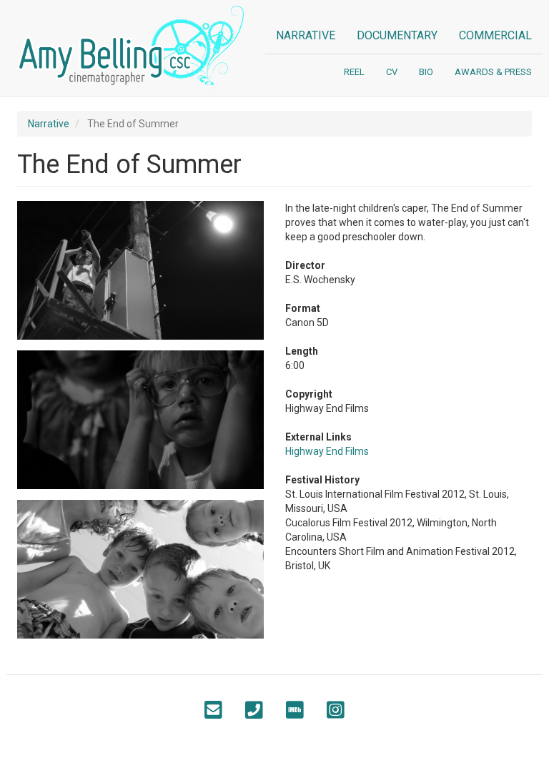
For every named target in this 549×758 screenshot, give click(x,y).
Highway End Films (327, 451)
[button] (140, 270)
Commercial (495, 35)
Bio (426, 72)
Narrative (305, 35)
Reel (354, 72)
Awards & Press (493, 72)
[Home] (135, 48)
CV (391, 72)
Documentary (397, 35)
